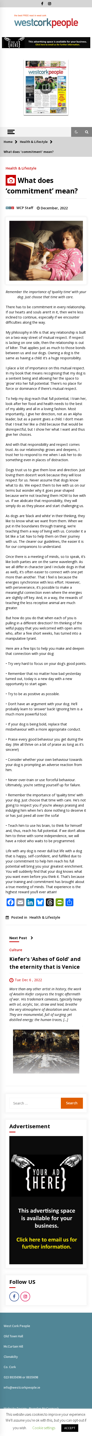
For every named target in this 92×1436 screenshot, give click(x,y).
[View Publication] (46, 87)
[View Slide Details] (46, 42)
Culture (15, 949)
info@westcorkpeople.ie (22, 1387)
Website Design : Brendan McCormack (31, 1408)
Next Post (18, 938)
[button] (76, 132)
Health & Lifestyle (21, 168)
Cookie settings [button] (43, 1427)
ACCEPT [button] (69, 1428)
